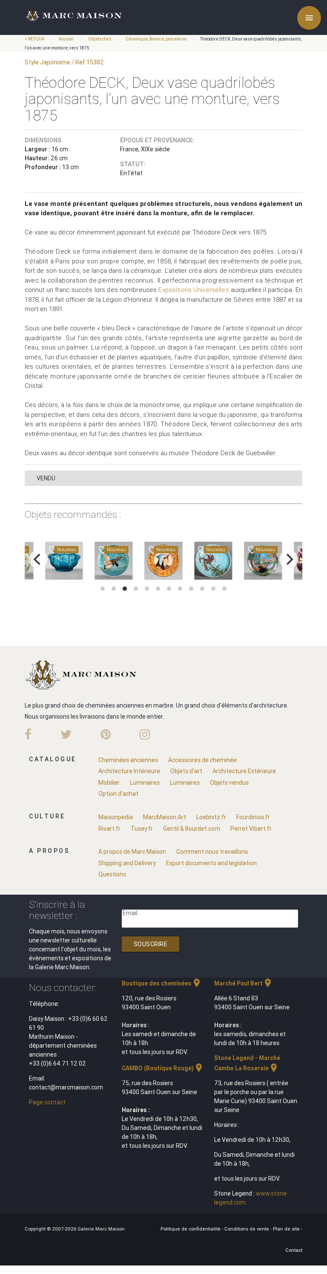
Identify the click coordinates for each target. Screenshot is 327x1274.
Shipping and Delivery (127, 863)
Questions (112, 874)
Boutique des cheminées (162, 983)
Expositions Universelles (193, 290)
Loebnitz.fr (211, 817)
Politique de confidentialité (191, 1229)
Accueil (66, 39)
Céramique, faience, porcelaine (156, 39)
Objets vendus (229, 782)
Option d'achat (118, 793)
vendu (46, 478)
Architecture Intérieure (129, 771)
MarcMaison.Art (164, 817)
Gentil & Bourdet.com (191, 828)
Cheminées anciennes (128, 760)
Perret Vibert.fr (251, 828)
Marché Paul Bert (243, 983)
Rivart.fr (109, 828)
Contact (293, 1250)
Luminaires (145, 782)
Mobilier (109, 782)
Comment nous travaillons (212, 851)
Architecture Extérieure (244, 771)
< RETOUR (35, 39)
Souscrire (151, 944)
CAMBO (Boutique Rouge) (163, 1068)
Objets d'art (99, 39)
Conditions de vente (247, 1229)
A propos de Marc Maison (132, 851)
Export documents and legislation (211, 863)
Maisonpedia (115, 817)
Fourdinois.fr (253, 817)
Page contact (47, 1102)
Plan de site (287, 1229)
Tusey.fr (142, 828)
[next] (288, 559)
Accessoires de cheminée (202, 760)
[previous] (38, 559)
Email (130, 913)
